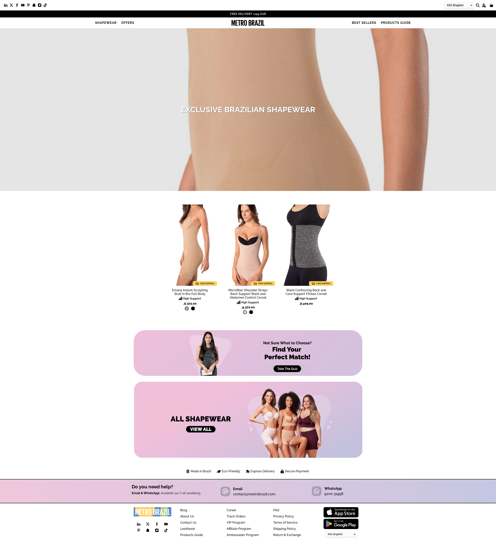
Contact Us (188, 522)
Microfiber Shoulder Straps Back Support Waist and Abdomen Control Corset (248, 293)
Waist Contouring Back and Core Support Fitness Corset (306, 292)
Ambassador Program (243, 535)
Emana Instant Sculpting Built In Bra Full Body (190, 292)
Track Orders (236, 516)
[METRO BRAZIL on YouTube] (24, 6)
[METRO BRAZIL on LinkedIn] (6, 6)
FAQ (276, 510)
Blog (183, 510)
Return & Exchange (287, 535)
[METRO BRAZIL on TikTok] (46, 6)
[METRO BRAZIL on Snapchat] (35, 6)
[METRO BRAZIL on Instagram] (40, 6)
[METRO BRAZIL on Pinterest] (29, 6)
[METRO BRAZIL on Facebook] (18, 6)
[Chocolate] (186, 308)
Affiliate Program (239, 529)
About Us (187, 516)
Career (231, 510)
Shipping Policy (284, 529)
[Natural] (244, 312)
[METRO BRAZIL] (248, 23)
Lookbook (187, 529)
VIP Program (236, 522)
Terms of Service (285, 522)
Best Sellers (364, 23)
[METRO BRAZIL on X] (12, 6)
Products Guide (396, 23)
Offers (127, 23)
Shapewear (106, 23)
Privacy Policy (283, 516)
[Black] (192, 308)
